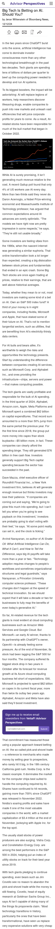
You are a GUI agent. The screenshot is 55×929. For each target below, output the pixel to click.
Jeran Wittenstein (15, 19)
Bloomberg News (38, 19)
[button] (9, 32)
